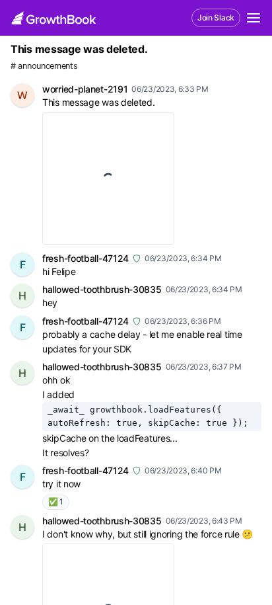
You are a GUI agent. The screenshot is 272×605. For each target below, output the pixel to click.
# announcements (44, 66)
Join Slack (215, 17)
